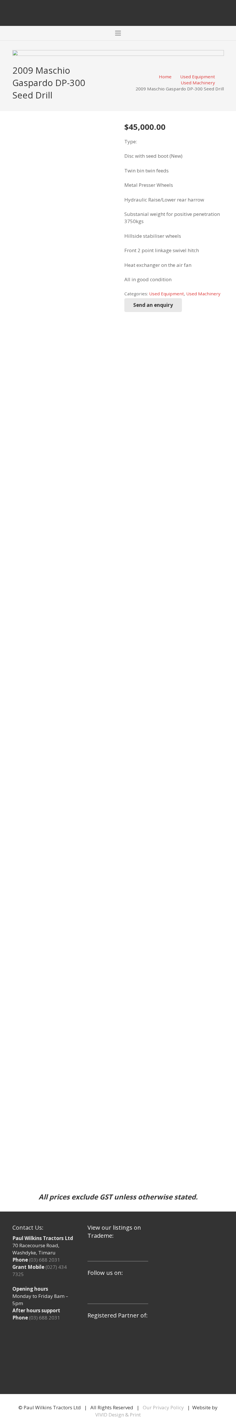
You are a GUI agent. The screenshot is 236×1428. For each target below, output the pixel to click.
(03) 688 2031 (44, 1259)
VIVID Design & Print (118, 1414)
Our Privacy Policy (163, 1407)
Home (165, 76)
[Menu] (118, 33)
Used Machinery (198, 82)
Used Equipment (197, 76)
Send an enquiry (153, 305)
